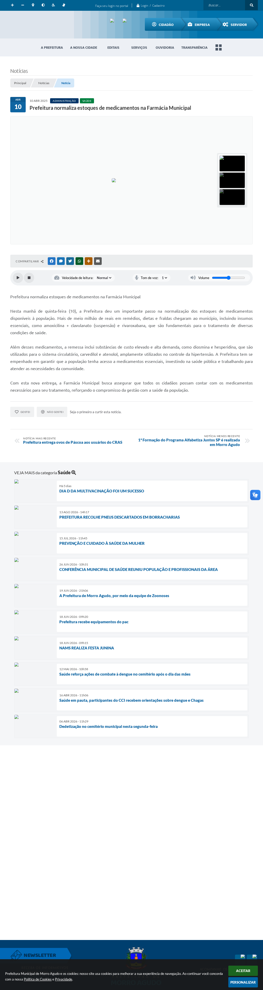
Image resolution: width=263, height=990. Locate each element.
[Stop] (29, 278)
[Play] (18, 278)
